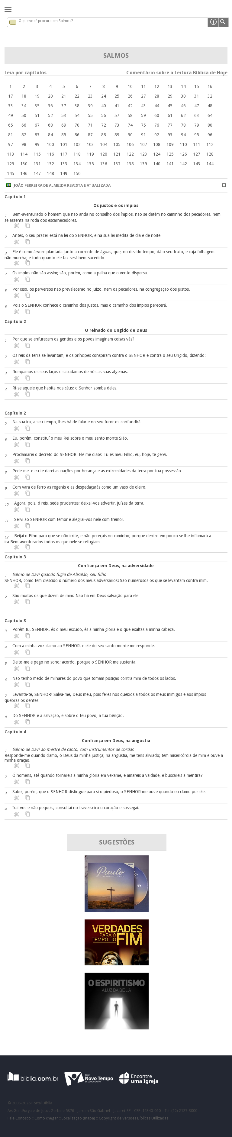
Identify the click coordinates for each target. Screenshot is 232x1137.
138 (130, 163)
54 (77, 115)
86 (77, 134)
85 (63, 134)
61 (170, 115)
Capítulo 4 (15, 731)
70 (77, 125)
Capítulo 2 (15, 321)
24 (103, 96)
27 (143, 96)
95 (196, 134)
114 (23, 154)
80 (210, 125)
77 (170, 125)
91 (143, 134)
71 (90, 125)
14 (183, 86)
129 (10, 163)
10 (130, 86)
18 (23, 96)
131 (37, 163)
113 (10, 154)
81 (10, 134)
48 (210, 105)
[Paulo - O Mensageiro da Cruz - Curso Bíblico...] (117, 910)
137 (117, 163)
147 (37, 173)
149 (63, 173)
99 (37, 144)
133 (63, 163)
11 (143, 86)
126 (183, 154)
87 (90, 134)
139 (143, 163)
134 (77, 163)
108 (156, 144)
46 (183, 105)
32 (210, 96)
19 (37, 96)
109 (170, 144)
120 (103, 154)
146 (23, 173)
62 (183, 115)
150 (77, 173)
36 (50, 105)
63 (196, 115)
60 (156, 115)
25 (116, 96)
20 (50, 96)
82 (23, 134)
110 (183, 144)
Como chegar (46, 1118)
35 (37, 105)
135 (90, 163)
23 (90, 96)
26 (130, 96)
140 (156, 163)
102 (77, 144)
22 (77, 96)
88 (103, 134)
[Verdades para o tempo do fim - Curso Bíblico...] (117, 964)
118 (77, 154)
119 (90, 154)
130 (23, 163)
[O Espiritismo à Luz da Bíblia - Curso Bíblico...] (117, 1028)
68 (50, 125)
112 (210, 144)
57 (116, 115)
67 (37, 125)
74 (130, 125)
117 (63, 154)
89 (116, 134)
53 (63, 115)
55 (90, 115)
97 (10, 144)
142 (183, 163)
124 (156, 154)
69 (63, 125)
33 (10, 105)
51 (37, 115)
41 (116, 105)
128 (210, 154)
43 (143, 105)
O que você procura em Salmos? (46, 21)
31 (196, 96)
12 (156, 86)
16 (210, 86)
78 (183, 125)
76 (156, 125)
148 (50, 173)
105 (117, 144)
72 (103, 125)
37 (63, 105)
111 (196, 144)
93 (170, 134)
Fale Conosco (19, 1118)
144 (210, 163)
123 (143, 154)
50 (23, 115)
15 (196, 86)
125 (170, 154)
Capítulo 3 (15, 556)
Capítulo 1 (15, 196)
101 (63, 144)
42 (130, 105)
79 (196, 125)
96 (210, 134)
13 (170, 86)
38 (77, 105)
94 (183, 134)
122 (130, 154)
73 (116, 125)
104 (103, 144)
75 (143, 125)
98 (23, 144)
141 (170, 163)
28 (156, 96)
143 (196, 163)
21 (63, 96)
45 (170, 105)
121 (117, 154)
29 (170, 96)
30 (183, 96)
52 (50, 115)
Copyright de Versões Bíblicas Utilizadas (133, 1118)
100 (50, 144)
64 (210, 115)
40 (103, 105)
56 (103, 115)
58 (130, 115)
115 (37, 154)
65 (10, 125)
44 (156, 105)
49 (10, 115)
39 (90, 105)
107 (143, 144)
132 (50, 163)
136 (103, 163)
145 (10, 173)
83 (37, 134)
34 (23, 105)
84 (50, 134)
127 (196, 154)
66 (23, 125)
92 (156, 134)
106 (130, 144)
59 (143, 115)
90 (130, 134)
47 (196, 105)
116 (50, 154)
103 (90, 144)
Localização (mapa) (78, 1118)
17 (10, 96)
